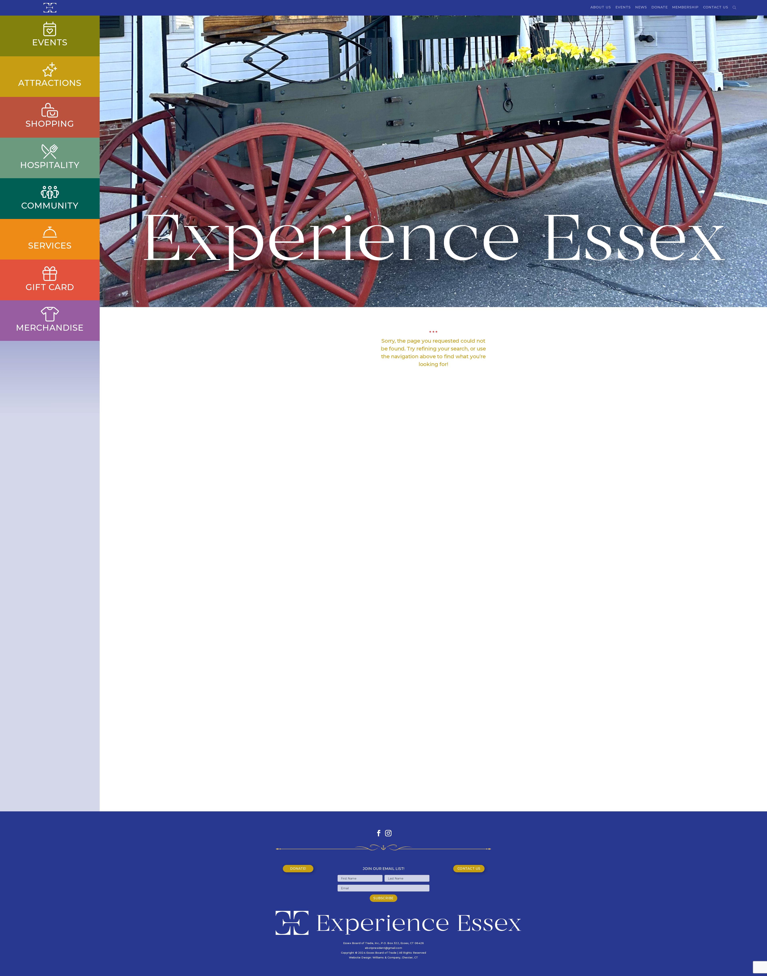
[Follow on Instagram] (388, 833)
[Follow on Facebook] (378, 833)
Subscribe (383, 898)
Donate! (298, 869)
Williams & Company (386, 957)
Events (623, 7)
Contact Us (715, 7)
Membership (685, 7)
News (641, 7)
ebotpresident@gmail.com (383, 947)
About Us (600, 7)
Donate (659, 7)
